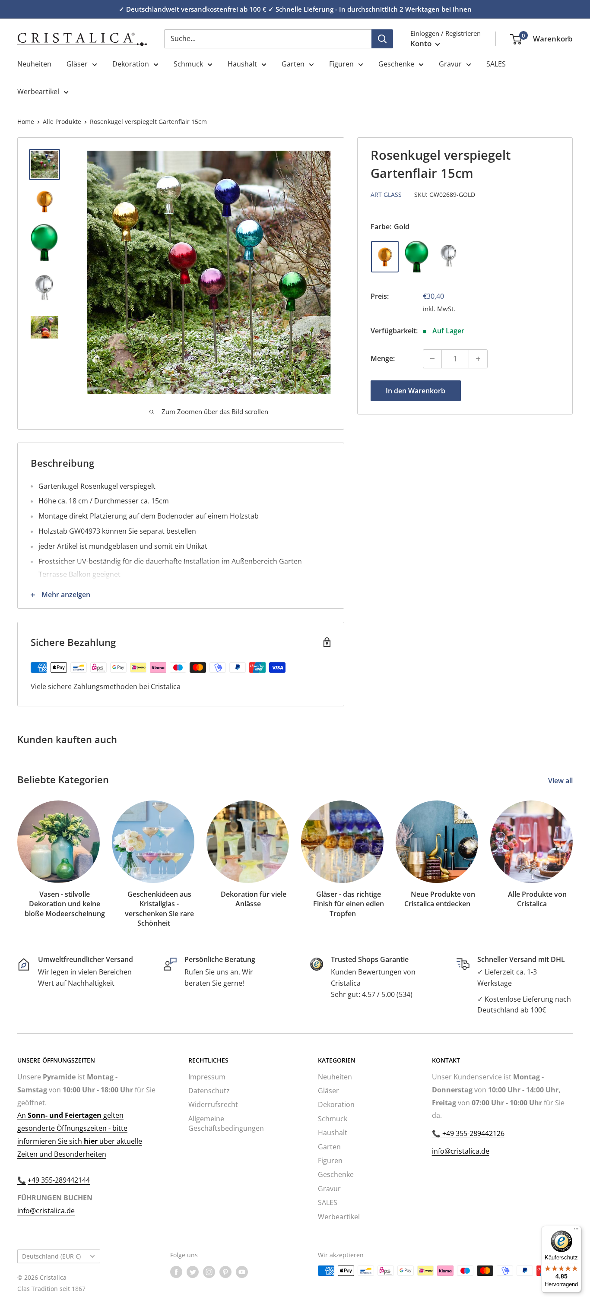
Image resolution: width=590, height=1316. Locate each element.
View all (561, 780)
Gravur (450, 64)
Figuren (341, 64)
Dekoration (130, 64)
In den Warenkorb (415, 390)
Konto (421, 43)
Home (25, 121)
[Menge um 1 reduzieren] (432, 359)
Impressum (206, 1077)
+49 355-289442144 (59, 1180)
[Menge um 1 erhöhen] (478, 359)
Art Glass (386, 194)
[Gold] (385, 256)
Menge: (383, 358)
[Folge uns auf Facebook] (176, 1271)
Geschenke (396, 64)
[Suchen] (382, 38)
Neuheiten (34, 64)
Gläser (77, 64)
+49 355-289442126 (472, 1133)
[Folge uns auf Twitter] (193, 1271)
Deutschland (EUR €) (51, 1256)
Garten (293, 64)
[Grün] (417, 257)
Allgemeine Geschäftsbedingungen (226, 1123)
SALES (496, 64)
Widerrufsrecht (213, 1104)
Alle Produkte (62, 121)
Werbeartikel (38, 91)
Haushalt (242, 64)
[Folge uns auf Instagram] (209, 1271)
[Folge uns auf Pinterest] (225, 1271)
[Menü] (576, 1231)
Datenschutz (209, 1090)
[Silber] (449, 256)
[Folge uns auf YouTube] (242, 1271)
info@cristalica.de (46, 1210)
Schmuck (188, 64)
